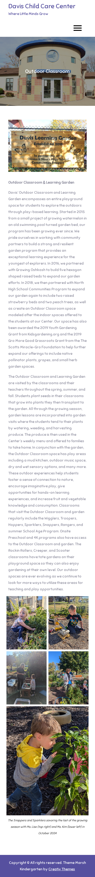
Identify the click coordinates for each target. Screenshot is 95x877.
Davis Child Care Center (41, 6)
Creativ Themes (61, 869)
